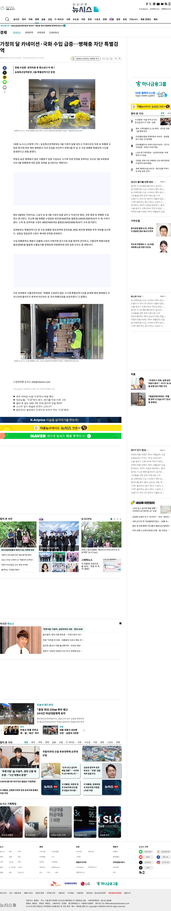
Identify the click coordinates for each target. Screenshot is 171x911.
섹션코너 (42, 867)
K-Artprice (143, 9)
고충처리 (61, 893)
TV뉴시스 (133, 19)
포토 (125, 19)
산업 (50, 19)
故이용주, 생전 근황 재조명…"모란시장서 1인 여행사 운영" (63, 634)
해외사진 (91, 851)
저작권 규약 (51, 893)
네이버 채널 (147, 851)
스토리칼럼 (55, 851)
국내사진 (79, 851)
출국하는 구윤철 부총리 (10, 569)
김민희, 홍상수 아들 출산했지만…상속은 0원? (62, 645)
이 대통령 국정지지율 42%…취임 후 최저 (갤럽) (90, 566)
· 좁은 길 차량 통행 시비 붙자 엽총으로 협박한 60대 (151, 526)
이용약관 (80, 893)
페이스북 (165, 857)
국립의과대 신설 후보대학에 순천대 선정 (60, 753)
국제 (30, 19)
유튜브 (148, 857)
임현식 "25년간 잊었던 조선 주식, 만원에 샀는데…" (63, 651)
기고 (52, 857)
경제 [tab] (162, 113)
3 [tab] (117, 519)
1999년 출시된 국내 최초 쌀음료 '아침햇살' (18, 781)
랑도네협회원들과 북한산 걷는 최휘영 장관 (17, 550)
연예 (105, 19)
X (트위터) (148, 862)
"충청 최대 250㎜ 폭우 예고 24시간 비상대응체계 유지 (52, 711)
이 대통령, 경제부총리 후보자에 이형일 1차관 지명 (92, 787)
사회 (68, 19)
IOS (114, 872)
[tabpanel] (101, 538)
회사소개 (3, 893)
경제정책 (29, 32)
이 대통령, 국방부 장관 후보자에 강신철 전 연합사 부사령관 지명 (70, 787)
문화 (90, 19)
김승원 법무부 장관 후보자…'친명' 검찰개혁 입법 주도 (92, 770)
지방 (83, 19)
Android (116, 867)
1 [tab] (111, 519)
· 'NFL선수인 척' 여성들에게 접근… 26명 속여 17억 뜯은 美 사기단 (151, 521)
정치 (24, 19)
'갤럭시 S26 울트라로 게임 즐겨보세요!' (17, 554)
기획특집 (54, 862)
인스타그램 (165, 862)
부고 (48, 872)
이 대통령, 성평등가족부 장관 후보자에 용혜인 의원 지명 (19, 792)
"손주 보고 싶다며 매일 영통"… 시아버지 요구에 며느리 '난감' (70, 770)
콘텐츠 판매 (39, 893)
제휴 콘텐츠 (146, 19)
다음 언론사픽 (165, 851)
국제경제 (41, 32)
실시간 (16, 19)
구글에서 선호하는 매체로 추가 (87, 58)
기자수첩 (135, 221)
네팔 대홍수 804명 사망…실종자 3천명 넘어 (69, 733)
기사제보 (70, 893)
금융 (43, 19)
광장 (118, 19)
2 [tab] (114, 519)
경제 (37, 19)
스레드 (148, 867)
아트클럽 (42, 857)
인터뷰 (41, 862)
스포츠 (97, 19)
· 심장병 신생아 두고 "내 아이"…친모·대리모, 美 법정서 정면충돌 (151, 516)
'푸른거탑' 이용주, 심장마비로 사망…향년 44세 (62, 629)
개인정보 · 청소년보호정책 (96, 893)
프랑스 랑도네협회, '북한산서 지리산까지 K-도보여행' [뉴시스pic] (100, 551)
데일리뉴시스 (55, 867)
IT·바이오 (59, 19)
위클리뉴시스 (166, 9)
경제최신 (17, 32)
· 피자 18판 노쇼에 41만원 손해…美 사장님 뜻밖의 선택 (151, 530)
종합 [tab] (169, 113)
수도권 (76, 19)
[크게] (119, 59)
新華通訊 (116, 857)
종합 (26, 742)
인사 (40, 872)
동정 (56, 872)
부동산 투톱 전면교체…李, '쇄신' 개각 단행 (29, 733)
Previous (1, 730)
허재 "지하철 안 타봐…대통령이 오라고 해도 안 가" (63, 640)
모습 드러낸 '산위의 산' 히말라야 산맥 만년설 (18, 559)
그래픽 (78, 857)
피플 (133, 374)
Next (84, 730)
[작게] (116, 59)
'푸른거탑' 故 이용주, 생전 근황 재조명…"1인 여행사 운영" (18, 773)
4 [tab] (120, 519)
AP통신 (115, 851)
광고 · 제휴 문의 (15, 893)
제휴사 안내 (28, 893)
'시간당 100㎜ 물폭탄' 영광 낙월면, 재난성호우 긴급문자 (27, 25)
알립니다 (127, 893)
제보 (156, 19)
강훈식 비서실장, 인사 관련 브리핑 (14, 564)
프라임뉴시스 (155, 9)
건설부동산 (54, 32)
